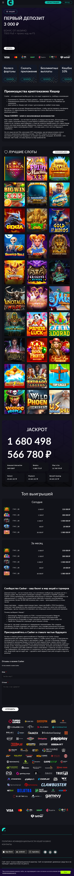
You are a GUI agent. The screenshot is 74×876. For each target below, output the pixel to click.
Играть (9, 48)
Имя (3, 672)
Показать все (61, 152)
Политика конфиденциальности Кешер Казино (26, 841)
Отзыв (4, 682)
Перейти (10, 79)
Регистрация (53, 2)
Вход (67, 2)
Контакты (7, 844)
